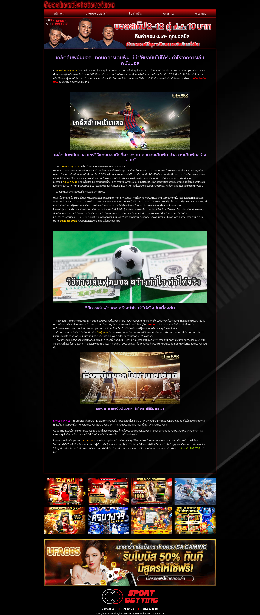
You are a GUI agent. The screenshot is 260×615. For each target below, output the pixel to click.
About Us (129, 608)
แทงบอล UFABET (62, 421)
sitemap (200, 13)
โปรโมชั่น (135, 13)
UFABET (152, 324)
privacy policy (150, 608)
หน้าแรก (59, 13)
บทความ (168, 13)
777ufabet (87, 440)
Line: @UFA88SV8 (190, 448)
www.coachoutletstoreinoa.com (149, 613)
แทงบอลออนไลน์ (97, 13)
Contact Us (108, 608)
